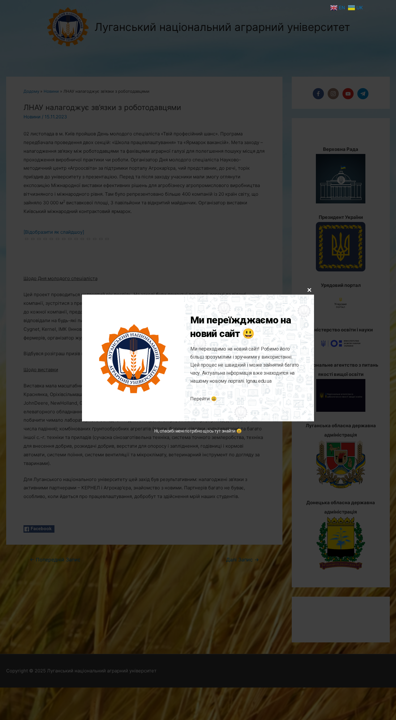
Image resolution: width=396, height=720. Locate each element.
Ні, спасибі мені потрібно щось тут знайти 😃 (198, 431)
